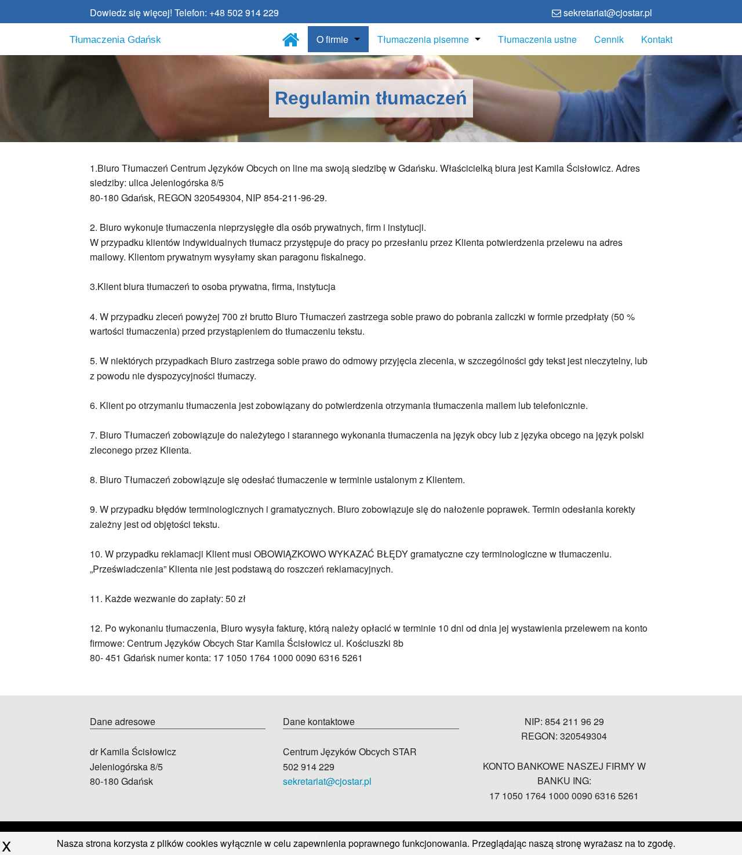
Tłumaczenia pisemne (423, 39)
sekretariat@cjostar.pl (327, 781)
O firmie (332, 39)
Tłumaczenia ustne (537, 39)
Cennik (609, 39)
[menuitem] (290, 39)
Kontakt (656, 39)
